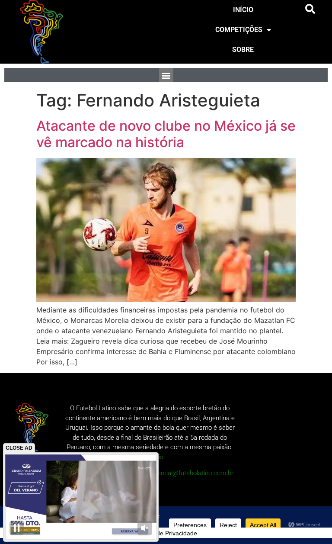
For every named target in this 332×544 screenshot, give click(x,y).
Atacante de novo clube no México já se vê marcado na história (166, 134)
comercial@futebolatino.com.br (189, 473)
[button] (310, 9)
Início (243, 10)
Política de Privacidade (166, 533)
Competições (238, 30)
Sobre (243, 49)
